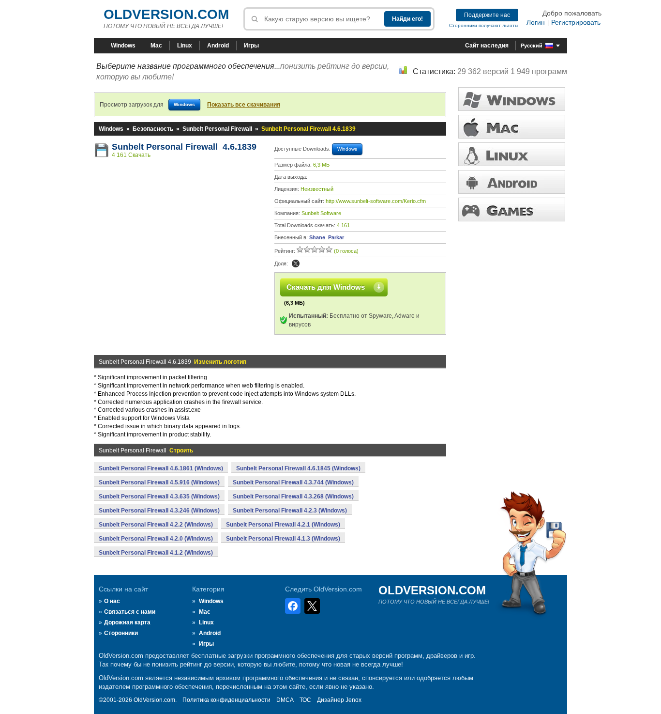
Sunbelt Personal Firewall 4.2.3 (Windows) (290, 510)
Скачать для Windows (325, 287)
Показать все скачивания (243, 104)
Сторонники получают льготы (483, 25)
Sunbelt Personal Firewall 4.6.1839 (184, 147)
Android (218, 45)
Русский (531, 45)
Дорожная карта (127, 622)
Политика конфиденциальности (226, 700)
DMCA (285, 700)
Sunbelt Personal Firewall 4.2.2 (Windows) (156, 524)
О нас (112, 601)
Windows (123, 45)
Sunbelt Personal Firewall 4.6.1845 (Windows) (298, 468)
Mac (156, 45)
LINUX (511, 154)
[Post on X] (296, 263)
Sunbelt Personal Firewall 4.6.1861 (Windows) (161, 468)
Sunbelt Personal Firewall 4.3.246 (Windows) (159, 510)
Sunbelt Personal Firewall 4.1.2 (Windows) (156, 552)
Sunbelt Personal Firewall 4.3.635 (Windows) (159, 496)
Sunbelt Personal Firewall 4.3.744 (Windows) (293, 482)
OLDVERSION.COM (166, 14)
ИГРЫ (511, 209)
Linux (184, 45)
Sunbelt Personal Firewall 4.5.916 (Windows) (159, 482)
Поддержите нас (487, 15)
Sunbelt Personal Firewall (217, 128)
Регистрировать (576, 22)
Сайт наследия (487, 45)
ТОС (305, 700)
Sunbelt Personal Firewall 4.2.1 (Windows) (283, 524)
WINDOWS (511, 99)
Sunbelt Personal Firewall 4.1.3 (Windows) (283, 538)
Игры (251, 45)
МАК (511, 127)
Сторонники (121, 633)
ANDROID (511, 182)
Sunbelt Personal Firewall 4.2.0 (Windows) (156, 538)
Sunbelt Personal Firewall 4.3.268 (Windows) (293, 496)
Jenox (353, 700)
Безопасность (153, 128)
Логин (535, 22)
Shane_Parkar (326, 237)
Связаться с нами (129, 611)
